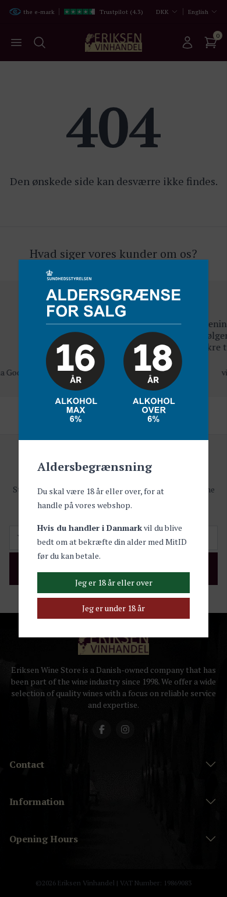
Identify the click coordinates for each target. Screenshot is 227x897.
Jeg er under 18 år (113, 608)
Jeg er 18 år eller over (113, 582)
